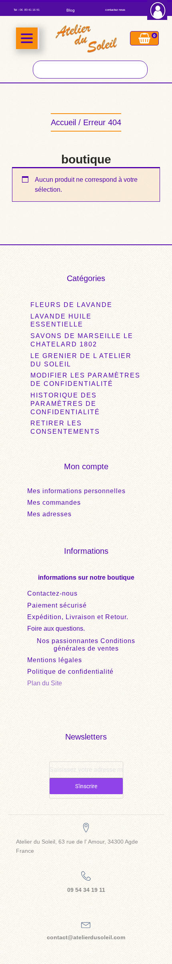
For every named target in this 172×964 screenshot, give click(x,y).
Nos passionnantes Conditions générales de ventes (86, 644)
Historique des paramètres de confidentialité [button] (65, 403)
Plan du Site (44, 683)
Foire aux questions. (56, 628)
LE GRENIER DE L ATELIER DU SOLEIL (81, 360)
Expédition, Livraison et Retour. (77, 617)
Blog (70, 10)
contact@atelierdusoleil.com (86, 937)
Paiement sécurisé (57, 605)
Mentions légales (54, 660)
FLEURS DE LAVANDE (71, 304)
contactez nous (115, 10)
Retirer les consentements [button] (65, 427)
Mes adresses (49, 514)
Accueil (63, 122)
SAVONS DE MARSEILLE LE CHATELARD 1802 (81, 340)
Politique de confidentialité (70, 671)
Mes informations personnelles (76, 491)
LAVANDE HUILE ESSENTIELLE (61, 320)
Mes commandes (54, 502)
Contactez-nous (52, 593)
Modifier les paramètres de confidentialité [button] (85, 379)
